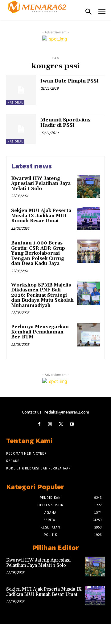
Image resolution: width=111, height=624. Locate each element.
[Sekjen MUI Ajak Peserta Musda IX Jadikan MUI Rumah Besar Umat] (88, 218)
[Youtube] (72, 424)
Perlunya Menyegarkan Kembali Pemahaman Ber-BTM (40, 332)
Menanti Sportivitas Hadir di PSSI (65, 123)
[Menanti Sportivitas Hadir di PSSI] (21, 129)
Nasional (15, 102)
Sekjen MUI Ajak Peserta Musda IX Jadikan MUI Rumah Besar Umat (41, 216)
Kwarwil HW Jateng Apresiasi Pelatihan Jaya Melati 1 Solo (41, 184)
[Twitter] (61, 424)
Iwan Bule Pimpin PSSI (69, 81)
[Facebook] (39, 424)
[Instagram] (50, 424)
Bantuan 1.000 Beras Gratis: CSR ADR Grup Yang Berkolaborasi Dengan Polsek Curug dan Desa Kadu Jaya (38, 253)
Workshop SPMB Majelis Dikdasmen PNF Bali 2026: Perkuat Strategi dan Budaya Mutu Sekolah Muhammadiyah (42, 295)
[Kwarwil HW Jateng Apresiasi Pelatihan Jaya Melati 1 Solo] (88, 186)
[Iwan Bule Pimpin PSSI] (21, 90)
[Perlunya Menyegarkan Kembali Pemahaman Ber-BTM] (88, 334)
